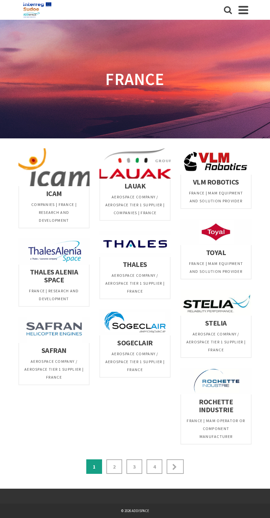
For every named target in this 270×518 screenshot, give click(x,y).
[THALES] (170, 257)
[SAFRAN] (89, 343)
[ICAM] (89, 186)
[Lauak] (170, 179)
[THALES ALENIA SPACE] (89, 265)
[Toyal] (251, 245)
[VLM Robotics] (251, 175)
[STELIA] (251, 316)
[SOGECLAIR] (170, 335)
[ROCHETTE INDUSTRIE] (251, 394)
